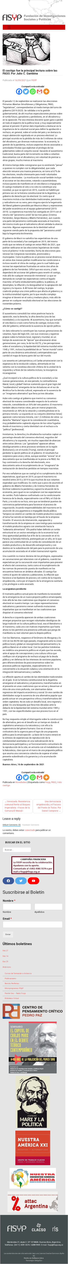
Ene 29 (5, 961)
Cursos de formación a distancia (18, 973)
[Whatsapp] (33, 91)
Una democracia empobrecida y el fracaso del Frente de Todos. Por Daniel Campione (48, 806)
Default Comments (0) (12, 825)
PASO (53, 782)
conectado (30, 830)
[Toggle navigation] (9, 27)
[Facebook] (19, 91)
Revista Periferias (12, 983)
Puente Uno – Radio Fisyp (15, 993)
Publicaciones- (11, 978)
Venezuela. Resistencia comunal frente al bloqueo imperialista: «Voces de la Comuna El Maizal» (17, 806)
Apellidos (39, 912)
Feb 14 (5, 956)
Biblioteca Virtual (12, 998)
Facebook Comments (30, 825)
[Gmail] (39, 91)
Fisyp (47, 782)
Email (7, 918)
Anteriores (7, 967)
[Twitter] (26, 91)
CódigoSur (38, 1260)
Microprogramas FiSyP (14, 988)
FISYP (34, 80)
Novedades (21, 782)
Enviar (8, 934)
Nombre (9, 900)
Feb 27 (5, 951)
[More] (46, 91)
